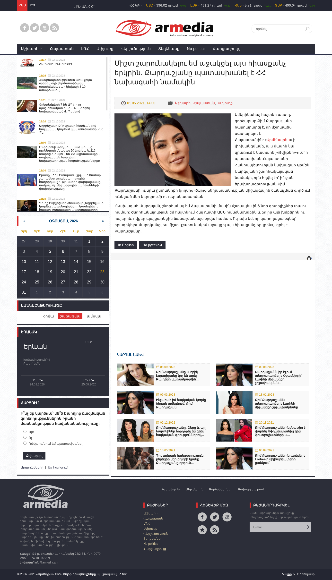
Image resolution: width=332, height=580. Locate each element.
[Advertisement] (213, 299)
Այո (31, 432)
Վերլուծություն (136, 49)
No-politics (196, 49)
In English (126, 245)
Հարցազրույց (227, 49)
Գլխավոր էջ (171, 489)
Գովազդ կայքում (251, 489)
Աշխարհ (29, 49)
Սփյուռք (104, 49)
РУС (33, 5)
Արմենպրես (278, 140)
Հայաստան (62, 49)
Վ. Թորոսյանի (304, 574)
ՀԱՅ (22, 5)
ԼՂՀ (85, 49)
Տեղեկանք (168, 49)
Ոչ (30, 438)
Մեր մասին (194, 489)
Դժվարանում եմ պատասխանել (55, 443)
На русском (152, 245)
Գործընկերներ (220, 489)
